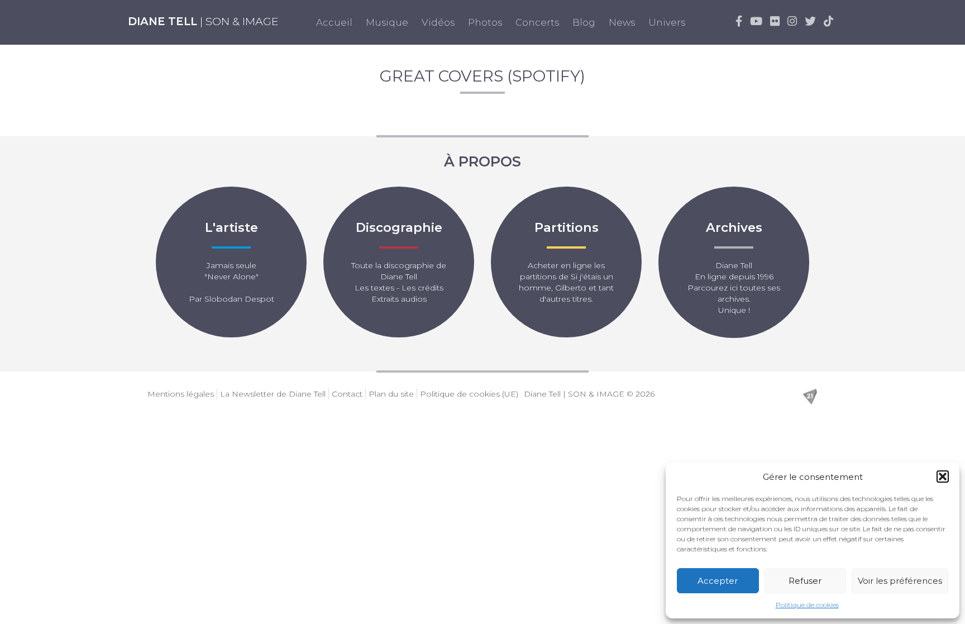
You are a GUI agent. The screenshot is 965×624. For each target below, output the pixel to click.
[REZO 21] (810, 395)
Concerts (537, 22)
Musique (387, 22)
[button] (942, 476)
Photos (485, 22)
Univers (666, 22)
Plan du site (391, 394)
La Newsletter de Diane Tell (273, 394)
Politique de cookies (807, 605)
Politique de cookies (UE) (469, 394)
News (622, 22)
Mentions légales (180, 394)
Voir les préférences (900, 580)
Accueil (334, 22)
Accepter (718, 580)
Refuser (805, 580)
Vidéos (438, 22)
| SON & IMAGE (203, 21)
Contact (347, 394)
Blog (583, 22)
